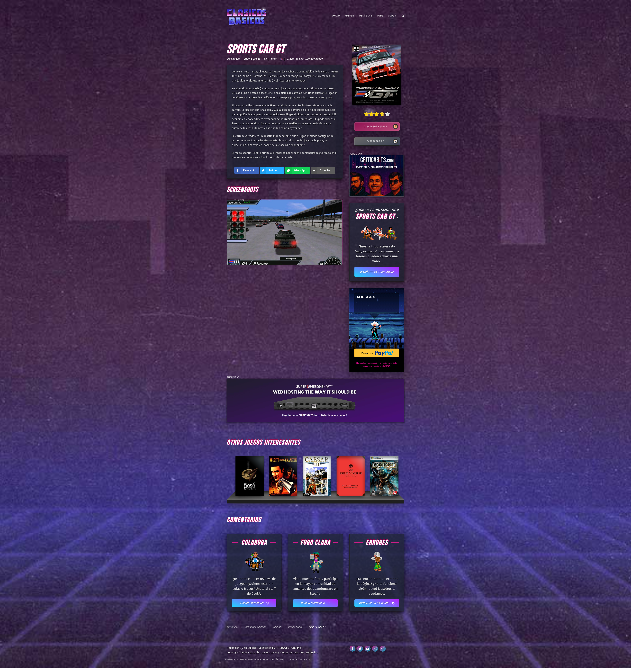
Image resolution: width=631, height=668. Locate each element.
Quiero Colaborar (252, 603)
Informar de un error (374, 603)
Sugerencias (294, 659)
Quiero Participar (313, 603)
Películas (365, 15)
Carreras (233, 59)
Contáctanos (278, 659)
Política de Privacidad (239, 659)
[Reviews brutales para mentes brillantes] (376, 175)
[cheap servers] (315, 400)
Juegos (349, 15)
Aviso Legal (261, 659)
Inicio (336, 15)
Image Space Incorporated (304, 59)
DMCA (307, 659)
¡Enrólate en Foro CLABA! (377, 271)
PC (265, 59)
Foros (392, 15)
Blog (380, 15)
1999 (273, 59)
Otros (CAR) (252, 59)
